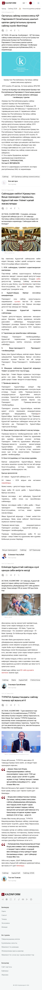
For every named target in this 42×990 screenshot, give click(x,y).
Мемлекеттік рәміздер (10, 947)
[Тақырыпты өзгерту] (32, 3)
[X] (18, 30)
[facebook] (15, 899)
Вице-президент (9, 550)
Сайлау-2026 (12, 9)
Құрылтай (23, 680)
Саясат (4, 915)
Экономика (6, 923)
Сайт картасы (7, 967)
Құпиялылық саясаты (9, 943)
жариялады (6, 483)
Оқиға (4, 911)
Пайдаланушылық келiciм (11, 939)
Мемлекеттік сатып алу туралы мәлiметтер (18, 955)
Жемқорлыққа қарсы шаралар (13, 951)
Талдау (4, 919)
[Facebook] (14, 30)
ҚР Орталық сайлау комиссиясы (26, 177)
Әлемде (4, 927)
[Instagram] (3, 30)
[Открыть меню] (38, 3)
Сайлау (5, 177)
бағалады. (21, 866)
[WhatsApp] (7, 30)
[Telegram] (10, 30)
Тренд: (4, 8)
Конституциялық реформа (32, 9)
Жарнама (5, 975)
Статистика (35, 680)
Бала (14, 680)
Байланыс (5, 971)
